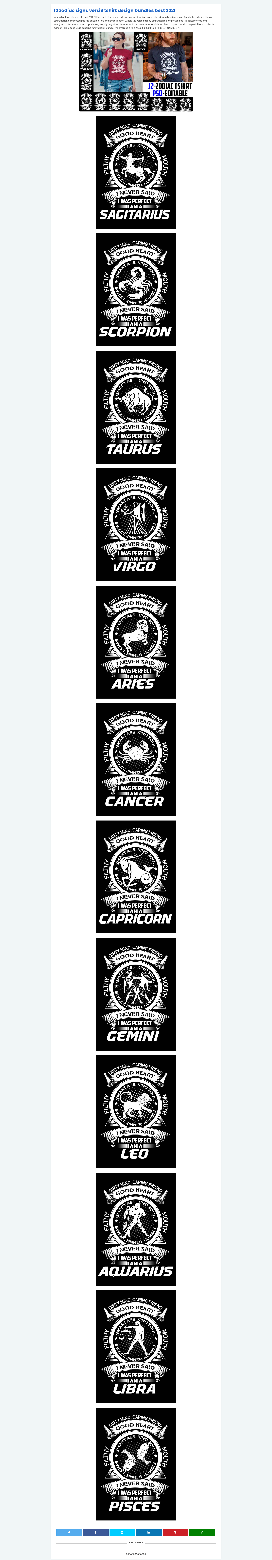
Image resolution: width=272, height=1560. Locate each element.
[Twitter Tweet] (69, 1532)
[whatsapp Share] (202, 1532)
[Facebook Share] (96, 1532)
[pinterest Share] (175, 1532)
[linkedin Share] (149, 1532)
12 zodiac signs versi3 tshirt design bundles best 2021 (115, 10)
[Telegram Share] (122, 1532)
